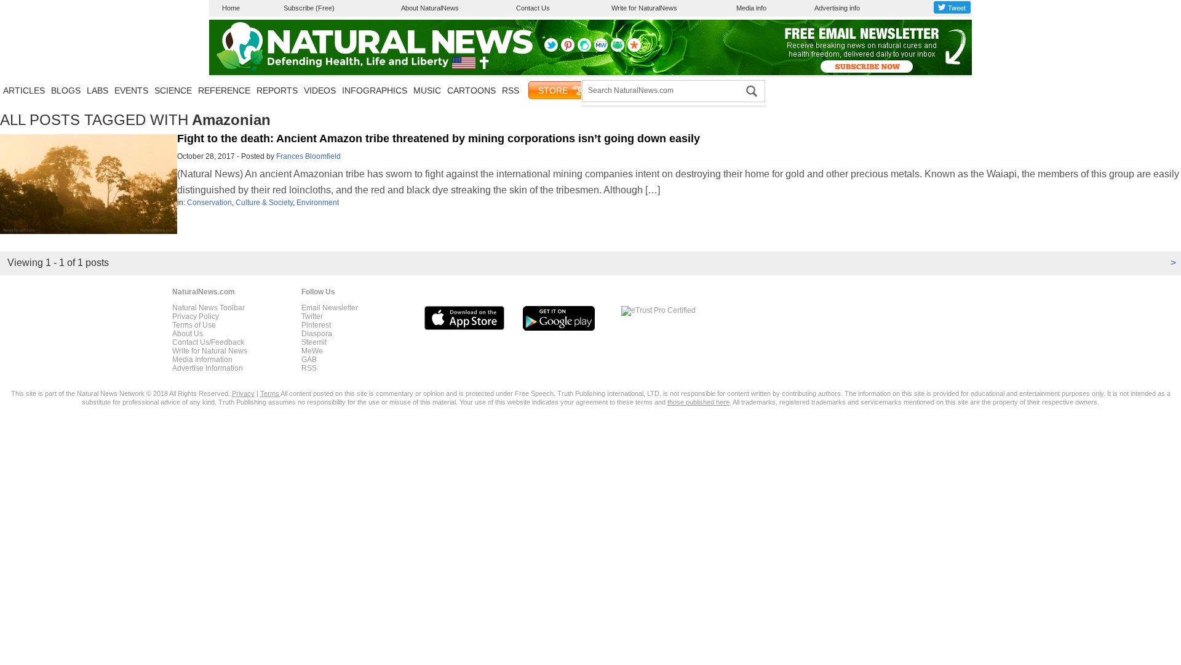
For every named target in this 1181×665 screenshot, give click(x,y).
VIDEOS (320, 90)
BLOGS (66, 90)
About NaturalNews (430, 8)
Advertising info (837, 8)
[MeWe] (601, 49)
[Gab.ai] (617, 49)
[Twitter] (551, 49)
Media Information (202, 359)
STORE (553, 90)
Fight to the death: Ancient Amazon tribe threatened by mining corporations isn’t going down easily (438, 138)
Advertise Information (207, 368)
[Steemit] (584, 49)
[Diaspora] (634, 49)
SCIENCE (173, 90)
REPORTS (277, 90)
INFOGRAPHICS (374, 90)
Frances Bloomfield (308, 156)
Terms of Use (194, 325)
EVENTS (131, 90)
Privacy (243, 393)
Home (231, 8)
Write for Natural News (209, 351)
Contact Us (533, 8)
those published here (698, 402)
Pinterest (316, 325)
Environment (317, 202)
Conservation (209, 202)
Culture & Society (264, 202)
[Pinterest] (568, 49)
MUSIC (427, 90)
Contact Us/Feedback (208, 342)
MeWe (312, 351)
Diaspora (316, 333)
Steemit (314, 342)
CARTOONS (471, 90)
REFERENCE (224, 90)
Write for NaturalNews (644, 8)
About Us (187, 333)
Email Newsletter (329, 308)
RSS (510, 90)
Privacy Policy (195, 316)
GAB (309, 359)
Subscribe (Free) (309, 8)
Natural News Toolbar (208, 308)
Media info (751, 8)
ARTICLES (24, 90)
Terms (270, 393)
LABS (97, 90)
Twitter (312, 316)
